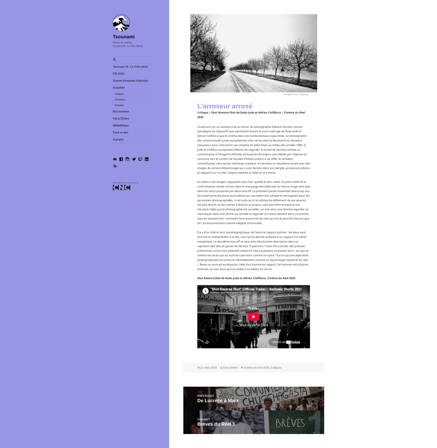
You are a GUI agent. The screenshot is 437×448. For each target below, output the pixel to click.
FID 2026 (118, 73)
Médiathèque (121, 125)
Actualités (119, 87)
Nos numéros (121, 111)
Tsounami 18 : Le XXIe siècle (130, 66)
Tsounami (124, 36)
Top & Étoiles (121, 118)
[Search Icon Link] (134, 60)
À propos (118, 139)
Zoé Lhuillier (230, 367)
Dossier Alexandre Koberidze (130, 80)
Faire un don (120, 132)
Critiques (119, 94)
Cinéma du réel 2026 (256, 367)
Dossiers (119, 105)
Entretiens (120, 99)
